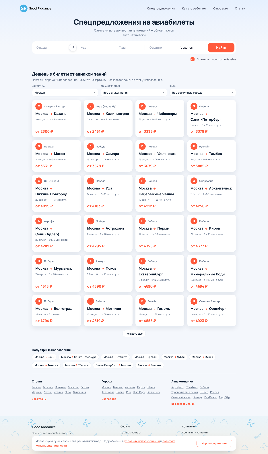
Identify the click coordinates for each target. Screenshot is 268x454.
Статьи (240, 8)
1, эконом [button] (186, 48)
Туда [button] (122, 48)
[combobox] (51, 48)
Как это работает (194, 8)
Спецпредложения (161, 8)
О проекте (220, 8)
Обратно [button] (155, 48)
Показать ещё (134, 333)
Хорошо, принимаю (214, 443)
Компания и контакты (195, 432)
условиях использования (142, 441)
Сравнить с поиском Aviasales (216, 59)
